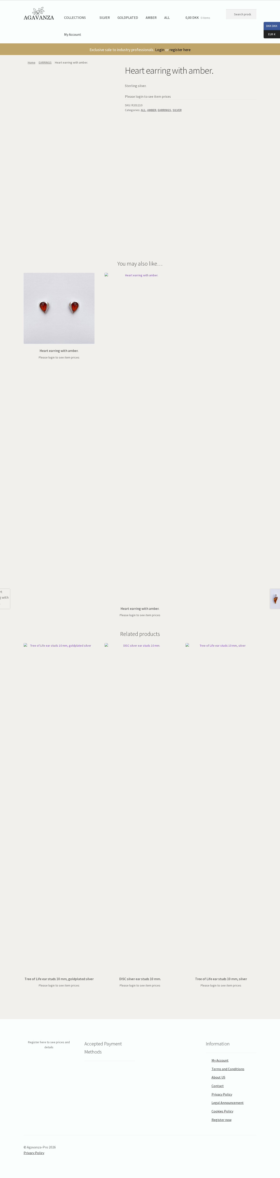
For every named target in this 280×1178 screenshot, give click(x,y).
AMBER (151, 17)
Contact (218, 1086)
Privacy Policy (222, 1094)
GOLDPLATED (127, 17)
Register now (221, 1120)
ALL (167, 17)
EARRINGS (45, 62)
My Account (72, 34)
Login (159, 49)
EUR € (269, 34)
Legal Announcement (228, 1102)
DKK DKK (270, 26)
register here (180, 49)
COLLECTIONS (75, 17)
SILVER (105, 17)
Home (31, 62)
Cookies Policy (222, 1111)
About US (218, 1077)
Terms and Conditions (228, 1069)
